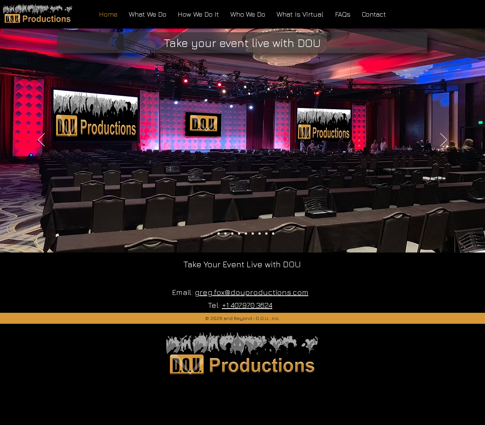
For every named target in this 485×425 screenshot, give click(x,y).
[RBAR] (266, 233)
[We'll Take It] (273, 233)
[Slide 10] (212, 233)
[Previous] (41, 140)
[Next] (443, 140)
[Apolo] (218, 233)
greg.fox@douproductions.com (251, 292)
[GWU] (232, 233)
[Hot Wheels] (225, 233)
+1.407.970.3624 (247, 305)
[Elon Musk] (239, 233)
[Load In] (246, 233)
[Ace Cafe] (253, 233)
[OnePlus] (259, 233)
